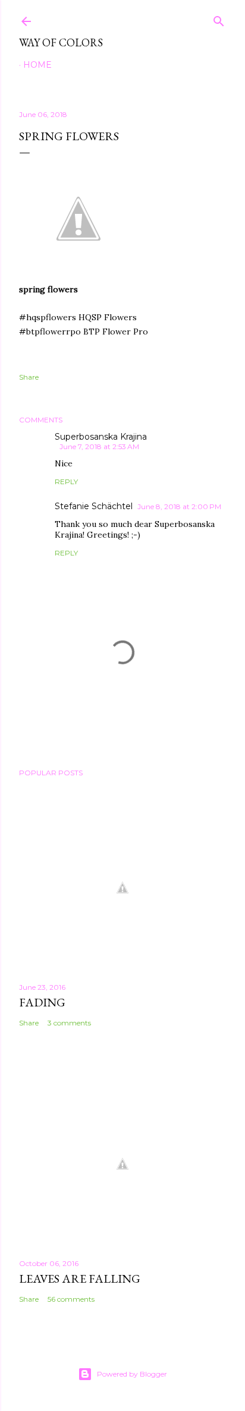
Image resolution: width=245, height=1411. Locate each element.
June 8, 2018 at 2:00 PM (179, 506)
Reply (66, 481)
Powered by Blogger (132, 1373)
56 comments (71, 1299)
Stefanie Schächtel (94, 506)
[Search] (219, 18)
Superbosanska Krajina (101, 436)
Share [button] (29, 377)
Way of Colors (61, 42)
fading (42, 1002)
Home (37, 64)
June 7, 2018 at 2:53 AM (99, 446)
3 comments (69, 1022)
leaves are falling (79, 1278)
